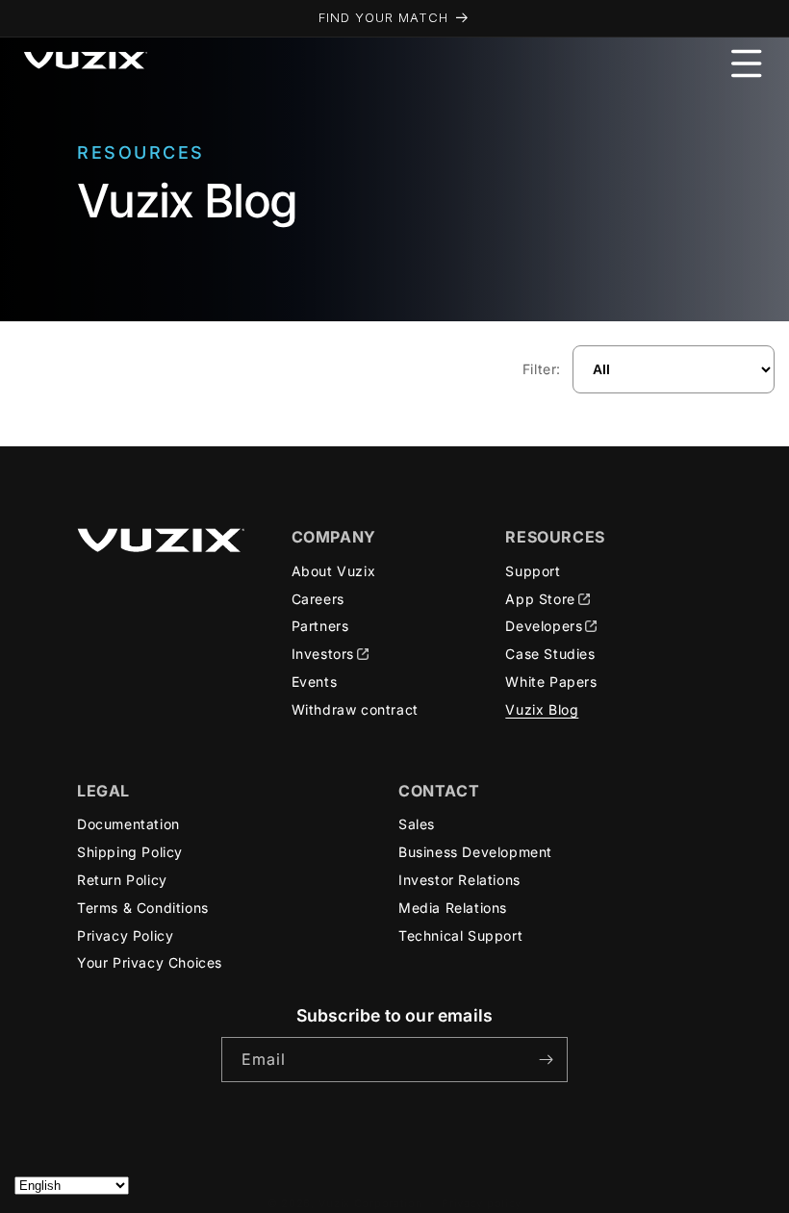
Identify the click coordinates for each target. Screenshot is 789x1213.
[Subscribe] (545, 1059)
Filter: (541, 369)
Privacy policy (482, 1203)
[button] (747, 63)
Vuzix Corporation (370, 1203)
